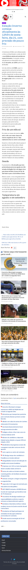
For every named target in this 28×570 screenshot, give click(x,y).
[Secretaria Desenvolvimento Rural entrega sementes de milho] (14, 327)
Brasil (4, 23)
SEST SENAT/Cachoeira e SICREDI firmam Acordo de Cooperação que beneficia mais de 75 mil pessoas (13, 492)
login (14, 398)
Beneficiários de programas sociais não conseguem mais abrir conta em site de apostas (13, 447)
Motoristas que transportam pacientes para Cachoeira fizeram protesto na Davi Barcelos (13, 297)
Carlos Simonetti (18, 46)
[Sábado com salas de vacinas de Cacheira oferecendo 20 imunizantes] (14, 305)
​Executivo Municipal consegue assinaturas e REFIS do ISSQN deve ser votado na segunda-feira (13, 274)
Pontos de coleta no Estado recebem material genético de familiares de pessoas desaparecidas (14, 474)
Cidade (3, 542)
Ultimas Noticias (10, 23)
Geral (3, 548)
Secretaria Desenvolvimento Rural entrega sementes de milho (13, 342)
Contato (14, 563)
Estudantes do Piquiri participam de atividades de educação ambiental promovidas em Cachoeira (12, 513)
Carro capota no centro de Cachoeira (13, 452)
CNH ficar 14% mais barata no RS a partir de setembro (14, 243)
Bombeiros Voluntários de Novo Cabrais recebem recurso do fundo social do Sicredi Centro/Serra (14, 506)
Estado (4, 545)
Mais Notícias (5, 403)
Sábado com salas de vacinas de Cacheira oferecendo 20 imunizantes (14, 320)
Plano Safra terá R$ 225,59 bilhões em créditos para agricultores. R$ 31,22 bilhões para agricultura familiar (14, 237)
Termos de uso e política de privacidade (14, 562)
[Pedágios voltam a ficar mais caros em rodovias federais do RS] (12, 349)
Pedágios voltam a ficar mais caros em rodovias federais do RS (13, 364)
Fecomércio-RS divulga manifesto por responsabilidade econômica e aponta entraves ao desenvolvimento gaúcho (13, 499)
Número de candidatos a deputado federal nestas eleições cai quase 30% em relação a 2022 (13, 386)
